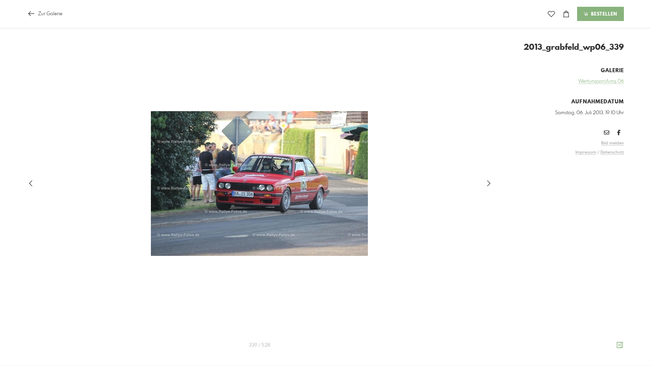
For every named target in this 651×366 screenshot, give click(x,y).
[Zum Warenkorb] (566, 14)
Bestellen (603, 14)
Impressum (585, 152)
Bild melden (612, 143)
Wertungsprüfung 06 (601, 81)
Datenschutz (612, 152)
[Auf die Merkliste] (551, 14)
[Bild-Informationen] (620, 345)
